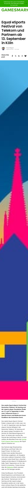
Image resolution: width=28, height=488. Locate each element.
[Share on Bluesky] (25, 56)
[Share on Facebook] (12, 56)
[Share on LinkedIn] (19, 56)
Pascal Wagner (10, 47)
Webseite (10, 467)
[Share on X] (16, 56)
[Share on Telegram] (22, 56)
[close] (26, 3)
